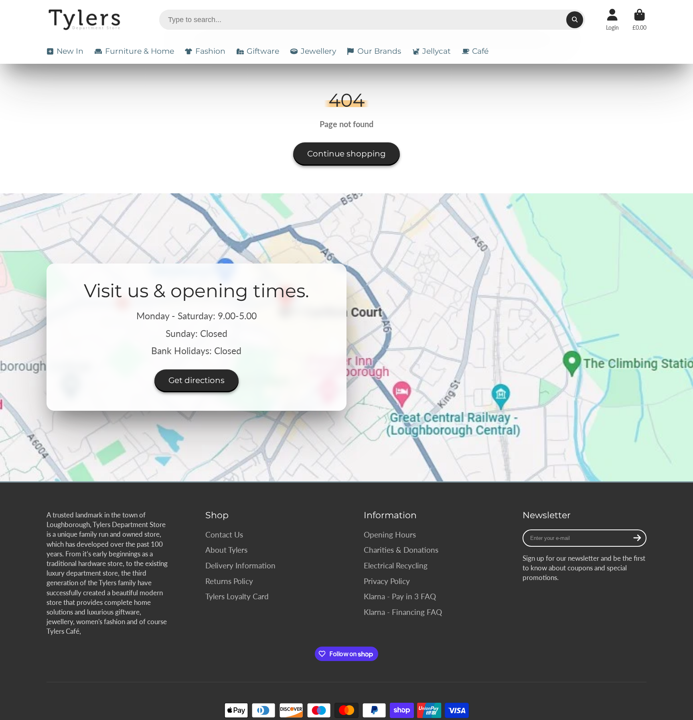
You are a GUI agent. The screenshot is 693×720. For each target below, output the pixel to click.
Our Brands (379, 51)
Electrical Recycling (396, 565)
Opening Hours (390, 534)
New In (70, 51)
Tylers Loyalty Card (237, 596)
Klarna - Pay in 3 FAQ (400, 596)
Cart (639, 19)
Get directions (196, 380)
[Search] (574, 19)
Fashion (210, 51)
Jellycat (436, 51)
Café (480, 51)
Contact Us (224, 534)
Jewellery (318, 51)
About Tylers (226, 549)
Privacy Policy (387, 581)
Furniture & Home (139, 51)
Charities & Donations (401, 549)
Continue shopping (346, 153)
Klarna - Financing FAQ (403, 612)
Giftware (263, 51)
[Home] (86, 19)
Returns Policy (229, 581)
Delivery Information (240, 565)
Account (612, 19)
